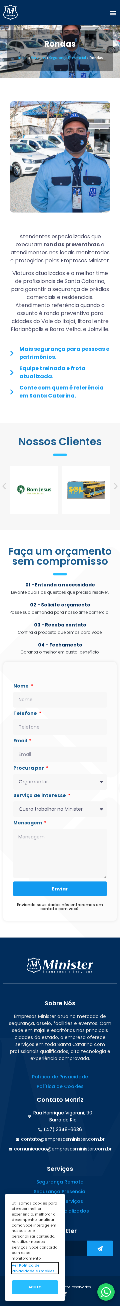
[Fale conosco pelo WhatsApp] (106, 1292)
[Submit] (100, 1248)
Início (23, 57)
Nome (21, 686)
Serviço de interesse (40, 796)
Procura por (29, 768)
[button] (113, 12)
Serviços (38, 57)
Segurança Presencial (67, 57)
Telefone (25, 714)
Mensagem (28, 823)
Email (20, 741)
